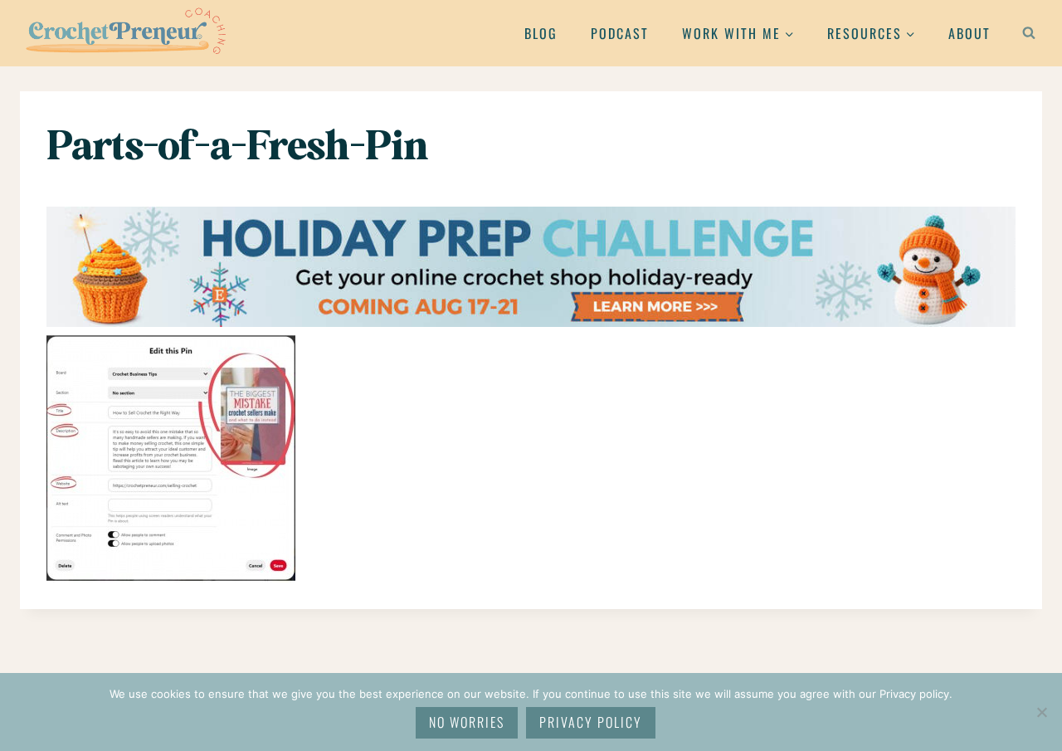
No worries (466, 722)
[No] (1041, 712)
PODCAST (620, 33)
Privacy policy (590, 722)
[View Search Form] (1029, 33)
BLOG (541, 33)
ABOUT (969, 33)
